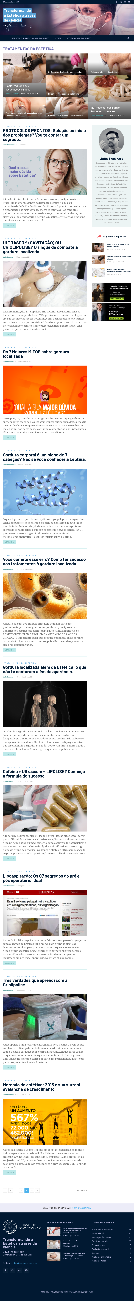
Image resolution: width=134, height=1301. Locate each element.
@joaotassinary (81, 1208)
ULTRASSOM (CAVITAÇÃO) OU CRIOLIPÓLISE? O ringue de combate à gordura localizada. (40, 247)
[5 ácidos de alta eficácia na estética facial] (67, 112)
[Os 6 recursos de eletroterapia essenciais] (67, 68)
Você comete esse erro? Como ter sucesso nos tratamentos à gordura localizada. (44, 561)
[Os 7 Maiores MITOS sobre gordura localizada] (45, 390)
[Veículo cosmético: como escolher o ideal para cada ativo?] (98, 272)
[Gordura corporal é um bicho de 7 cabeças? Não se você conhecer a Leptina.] (45, 492)
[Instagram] (121, 2)
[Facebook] (117, 2)
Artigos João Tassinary (79, 38)
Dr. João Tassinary (67, 19)
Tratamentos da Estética (20, 126)
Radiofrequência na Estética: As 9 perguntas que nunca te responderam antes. (75, 1230)
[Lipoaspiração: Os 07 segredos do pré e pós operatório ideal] (45, 913)
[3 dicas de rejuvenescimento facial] (109, 67)
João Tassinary (12, 93)
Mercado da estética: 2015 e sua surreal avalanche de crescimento (41, 1087)
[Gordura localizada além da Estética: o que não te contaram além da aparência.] (45, 704)
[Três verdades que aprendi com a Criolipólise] (45, 1017)
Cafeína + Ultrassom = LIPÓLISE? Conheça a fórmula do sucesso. (44, 773)
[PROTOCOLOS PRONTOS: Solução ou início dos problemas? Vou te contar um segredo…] (45, 172)
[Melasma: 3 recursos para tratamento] (67, 90)
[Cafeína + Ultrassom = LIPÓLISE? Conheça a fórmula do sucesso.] (45, 808)
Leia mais (8, 225)
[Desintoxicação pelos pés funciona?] (53, 1244)
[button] (128, 38)
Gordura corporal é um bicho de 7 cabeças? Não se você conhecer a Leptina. (44, 457)
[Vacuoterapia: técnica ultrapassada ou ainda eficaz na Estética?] (24, 112)
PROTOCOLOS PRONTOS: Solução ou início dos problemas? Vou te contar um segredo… (44, 135)
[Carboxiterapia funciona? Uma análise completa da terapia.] (53, 1256)
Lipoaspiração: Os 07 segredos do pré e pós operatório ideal (41, 878)
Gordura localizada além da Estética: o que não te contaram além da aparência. (44, 669)
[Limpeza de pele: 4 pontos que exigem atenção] (98, 247)
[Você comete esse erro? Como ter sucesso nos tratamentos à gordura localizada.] (45, 596)
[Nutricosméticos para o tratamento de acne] (109, 88)
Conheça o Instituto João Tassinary (31, 38)
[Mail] (125, 2)
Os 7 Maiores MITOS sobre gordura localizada (36, 354)
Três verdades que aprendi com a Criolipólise (35, 982)
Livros (58, 38)
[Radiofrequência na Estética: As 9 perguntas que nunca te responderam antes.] (53, 1231)
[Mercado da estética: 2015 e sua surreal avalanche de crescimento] (45, 1122)
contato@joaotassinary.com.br (24, 1263)
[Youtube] (129, 2)
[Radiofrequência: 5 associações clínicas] (24, 68)
